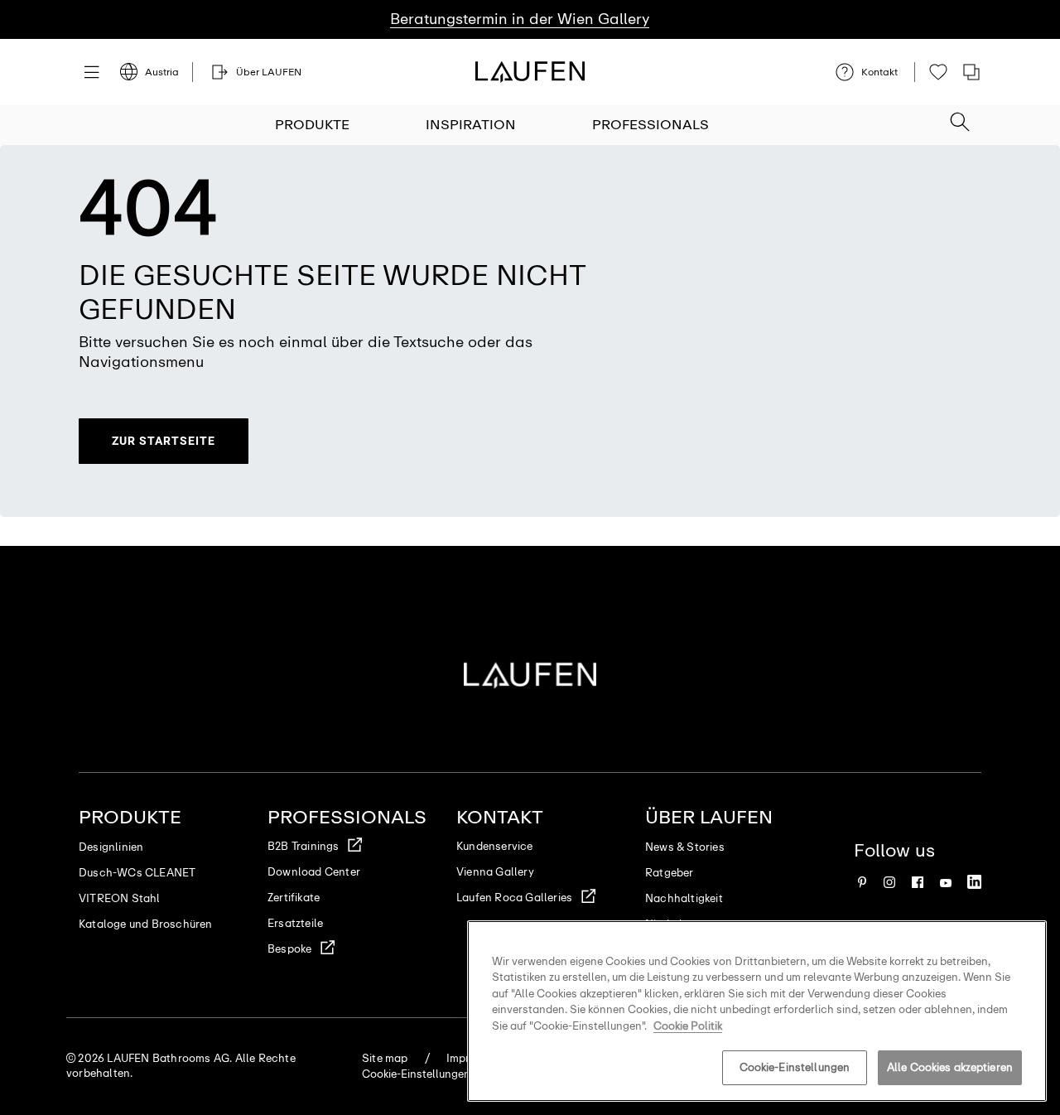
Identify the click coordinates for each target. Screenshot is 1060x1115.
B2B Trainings (303, 846)
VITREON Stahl (120, 898)
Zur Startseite (163, 440)
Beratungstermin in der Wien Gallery (519, 19)
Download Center (313, 872)
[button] (960, 117)
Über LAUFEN (709, 817)
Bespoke (289, 949)
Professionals (650, 125)
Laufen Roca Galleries (514, 897)
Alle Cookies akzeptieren (950, 1067)
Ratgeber (669, 872)
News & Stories (685, 847)
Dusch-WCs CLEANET (137, 872)
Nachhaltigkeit (684, 898)
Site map (385, 1058)
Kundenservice (494, 846)
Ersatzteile (295, 923)
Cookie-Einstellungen (795, 1067)
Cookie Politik (687, 1026)
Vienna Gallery (495, 872)
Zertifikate (293, 897)
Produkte (312, 125)
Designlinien (111, 847)
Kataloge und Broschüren (146, 924)
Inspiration (471, 125)
